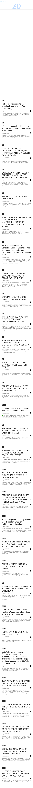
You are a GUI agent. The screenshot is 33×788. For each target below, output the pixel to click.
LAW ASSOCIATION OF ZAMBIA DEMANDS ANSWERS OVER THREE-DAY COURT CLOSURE (15, 175)
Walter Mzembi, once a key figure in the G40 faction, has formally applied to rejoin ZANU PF (16, 544)
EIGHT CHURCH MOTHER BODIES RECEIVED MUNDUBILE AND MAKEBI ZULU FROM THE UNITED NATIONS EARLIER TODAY (16, 222)
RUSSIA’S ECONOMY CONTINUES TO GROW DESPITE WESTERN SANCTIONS (16, 588)
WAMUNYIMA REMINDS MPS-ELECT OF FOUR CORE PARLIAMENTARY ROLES (15, 319)
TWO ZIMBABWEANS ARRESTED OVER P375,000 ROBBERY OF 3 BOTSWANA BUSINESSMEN (16, 683)
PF (2, 100)
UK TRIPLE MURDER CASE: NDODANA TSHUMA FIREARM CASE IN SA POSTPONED (15, 773)
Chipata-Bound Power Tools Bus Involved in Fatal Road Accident (15, 409)
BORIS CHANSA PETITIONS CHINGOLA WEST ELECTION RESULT (14, 365)
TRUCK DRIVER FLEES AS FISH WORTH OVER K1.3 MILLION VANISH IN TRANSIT (15, 430)
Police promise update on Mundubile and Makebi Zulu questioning (13, 106)
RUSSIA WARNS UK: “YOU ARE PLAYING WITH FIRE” (15, 633)
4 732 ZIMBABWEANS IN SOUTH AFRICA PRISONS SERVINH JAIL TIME (16, 706)
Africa (3, 516)
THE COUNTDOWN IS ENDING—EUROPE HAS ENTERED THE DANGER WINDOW (16, 475)
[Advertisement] (16, 26)
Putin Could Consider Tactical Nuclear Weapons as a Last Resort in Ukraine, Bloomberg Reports (16, 612)
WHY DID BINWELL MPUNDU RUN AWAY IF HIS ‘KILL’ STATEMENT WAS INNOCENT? (15, 342)
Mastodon (3, 1)
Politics (4, 404)
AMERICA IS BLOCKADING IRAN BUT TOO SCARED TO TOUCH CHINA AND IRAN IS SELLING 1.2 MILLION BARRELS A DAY (16, 498)
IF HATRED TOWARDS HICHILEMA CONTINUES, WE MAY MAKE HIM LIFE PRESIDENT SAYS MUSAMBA (16, 151)
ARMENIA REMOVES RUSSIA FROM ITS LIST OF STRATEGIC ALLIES (15, 566)
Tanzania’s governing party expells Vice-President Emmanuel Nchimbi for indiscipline (16, 521)
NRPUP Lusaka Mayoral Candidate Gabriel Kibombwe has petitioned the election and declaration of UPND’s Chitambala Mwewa (16, 250)
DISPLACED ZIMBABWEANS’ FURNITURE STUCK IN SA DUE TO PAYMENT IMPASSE (16, 751)
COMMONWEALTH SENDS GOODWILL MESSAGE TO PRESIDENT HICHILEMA (13, 275)
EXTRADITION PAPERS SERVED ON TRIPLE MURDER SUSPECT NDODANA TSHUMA (16, 729)
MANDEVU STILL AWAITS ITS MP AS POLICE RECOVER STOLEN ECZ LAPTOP (15, 452)
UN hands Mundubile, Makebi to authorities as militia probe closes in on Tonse (16, 128)
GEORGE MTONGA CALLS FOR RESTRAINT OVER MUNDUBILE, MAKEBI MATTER (15, 388)
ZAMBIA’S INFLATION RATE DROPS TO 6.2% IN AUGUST (14, 298)
